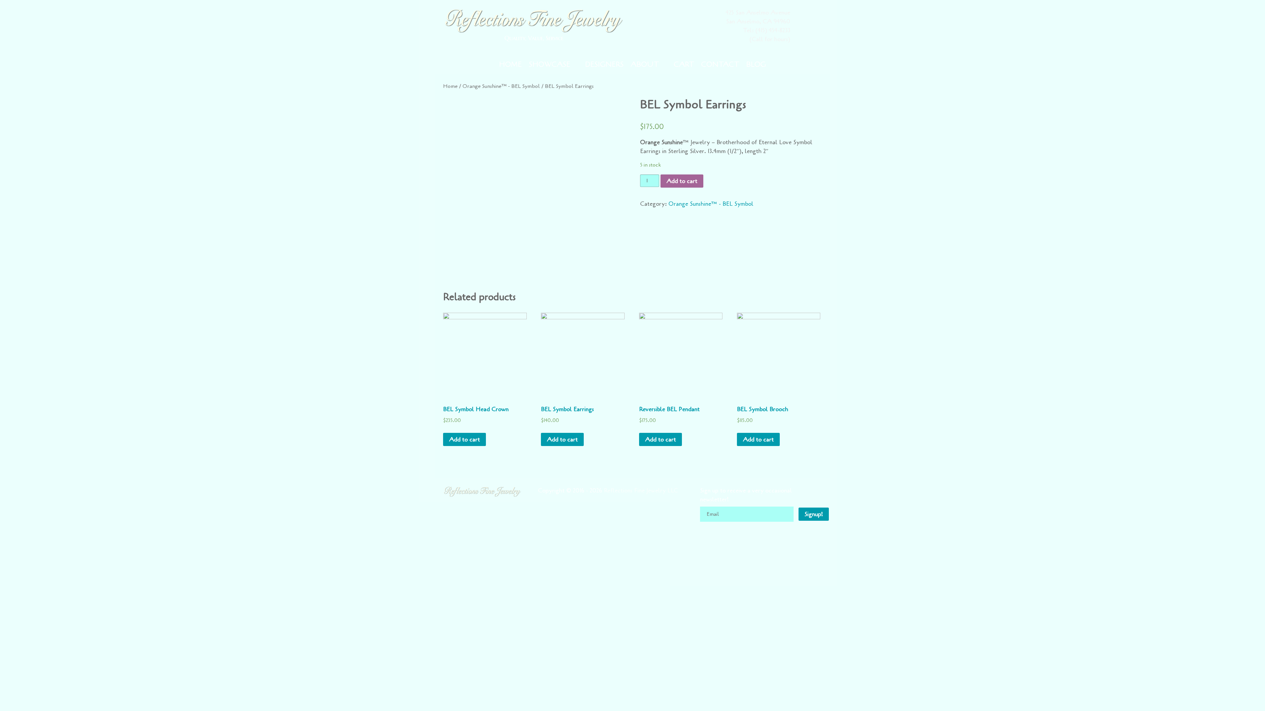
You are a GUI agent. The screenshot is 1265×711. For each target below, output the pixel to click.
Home (450, 86)
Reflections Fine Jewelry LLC (641, 490)
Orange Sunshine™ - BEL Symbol (501, 86)
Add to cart (681, 181)
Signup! (813, 514)
